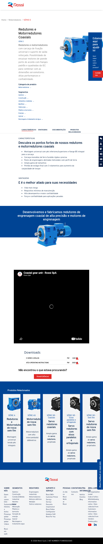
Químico (21, 95)
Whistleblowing (93, 499)
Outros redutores (35, 504)
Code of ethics (93, 497)
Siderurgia (21, 107)
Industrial (15, 499)
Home (3, 20)
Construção (22, 98)
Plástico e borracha (24, 110)
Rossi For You (50, 517)
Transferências (42, 376)
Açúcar (20, 116)
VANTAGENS (42, 130)
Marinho (15, 502)
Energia (21, 113)
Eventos (82, 497)
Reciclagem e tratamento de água (29, 119)
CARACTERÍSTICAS (29, 130)
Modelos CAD (51, 514)
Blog (81, 499)
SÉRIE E (27, 20)
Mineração (16, 507)
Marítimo (21, 104)
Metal (14, 504)
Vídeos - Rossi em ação (6, 529)
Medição (32, 502)
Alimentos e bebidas (25, 101)
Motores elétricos (35, 499)
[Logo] (51, 480)
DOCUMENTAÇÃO (59, 130)
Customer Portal (52, 497)
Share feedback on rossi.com (100, 474)
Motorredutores (15, 20)
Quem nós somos (6, 497)
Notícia (82, 494)
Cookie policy (92, 521)
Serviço (48, 499)
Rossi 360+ (50, 494)
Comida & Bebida (18, 497)
